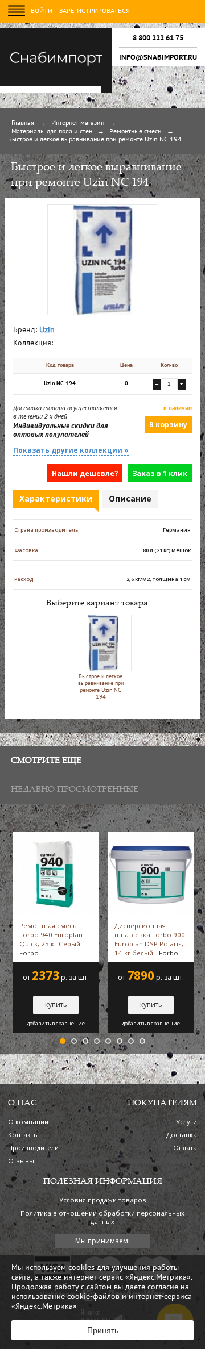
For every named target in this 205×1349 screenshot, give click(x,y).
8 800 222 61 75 (158, 38)
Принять (102, 1330)
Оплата (185, 1147)
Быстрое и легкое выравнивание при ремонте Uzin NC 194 (101, 687)
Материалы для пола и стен (51, 132)
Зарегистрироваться (94, 11)
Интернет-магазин (77, 123)
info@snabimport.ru (158, 57)
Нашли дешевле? (85, 473)
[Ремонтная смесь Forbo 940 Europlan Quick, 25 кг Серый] (56, 836)
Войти (41, 11)
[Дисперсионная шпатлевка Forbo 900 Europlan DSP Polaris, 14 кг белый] (151, 836)
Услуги (186, 1121)
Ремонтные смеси (135, 132)
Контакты (23, 1134)
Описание (130, 498)
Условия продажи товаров (102, 1200)
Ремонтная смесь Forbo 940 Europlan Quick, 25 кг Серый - (51, 939)
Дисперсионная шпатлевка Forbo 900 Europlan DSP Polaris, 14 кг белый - (149, 939)
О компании (28, 1121)
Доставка (181, 1134)
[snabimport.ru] (56, 91)
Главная (22, 123)
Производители (33, 1147)
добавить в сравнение (56, 1023)
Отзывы (21, 1160)
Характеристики (55, 498)
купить (56, 1004)
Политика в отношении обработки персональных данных (102, 1217)
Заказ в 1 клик (159, 473)
